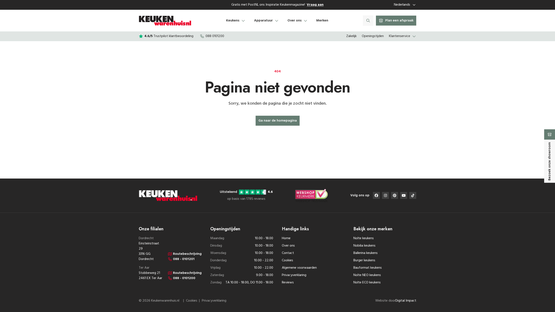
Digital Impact (405, 301)
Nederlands (402, 4)
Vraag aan (315, 4)
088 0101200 (215, 36)
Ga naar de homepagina (277, 121)
